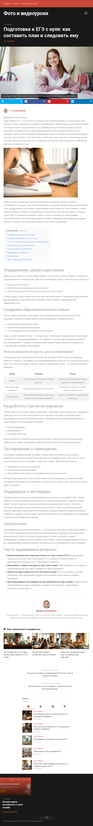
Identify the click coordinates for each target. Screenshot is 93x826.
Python (16, 3)
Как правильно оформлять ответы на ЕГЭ (50, 739)
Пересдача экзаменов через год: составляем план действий (73, 654)
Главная (7, 3)
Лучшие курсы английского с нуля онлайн (12, 805)
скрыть (22, 231)
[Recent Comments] (52, 706)
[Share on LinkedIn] (81, 101)
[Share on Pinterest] (58, 101)
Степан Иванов (19, 111)
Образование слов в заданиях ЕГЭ (47, 751)
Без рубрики (9, 41)
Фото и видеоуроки (26, 13)
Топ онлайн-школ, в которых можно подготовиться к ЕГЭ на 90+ (16, 654)
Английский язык (29, 3)
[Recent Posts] (28, 706)
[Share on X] (11, 101)
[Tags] (65, 706)
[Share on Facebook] (34, 101)
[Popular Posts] (40, 706)
